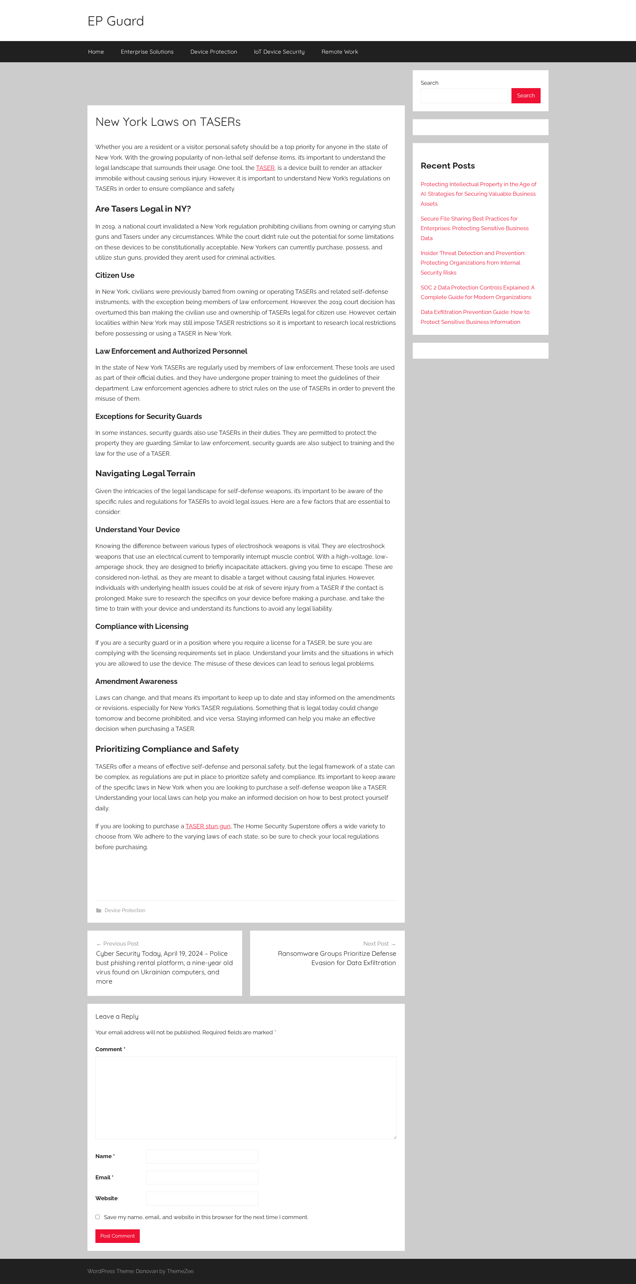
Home (96, 51)
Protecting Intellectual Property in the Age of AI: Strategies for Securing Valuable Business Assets (479, 194)
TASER (265, 167)
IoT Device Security (279, 51)
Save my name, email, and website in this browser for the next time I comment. (206, 1217)
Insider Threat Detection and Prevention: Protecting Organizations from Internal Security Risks (473, 263)
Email (104, 1177)
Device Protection (213, 51)
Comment (110, 1049)
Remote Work (340, 51)
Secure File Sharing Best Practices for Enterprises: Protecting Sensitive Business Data (475, 228)
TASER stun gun (208, 826)
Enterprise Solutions (147, 51)
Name (105, 1156)
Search (430, 82)
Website (106, 1198)
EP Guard (115, 20)
